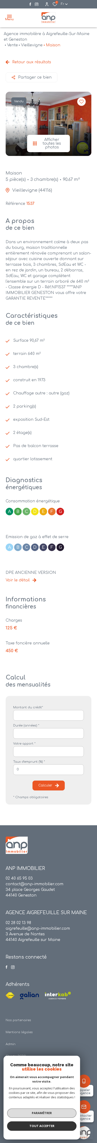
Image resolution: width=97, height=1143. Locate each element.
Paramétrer (42, 1113)
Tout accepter (41, 1126)
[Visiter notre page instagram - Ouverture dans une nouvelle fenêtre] (36, 4)
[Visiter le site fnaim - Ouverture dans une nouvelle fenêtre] (10, 995)
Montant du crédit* (28, 707)
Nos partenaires (18, 1020)
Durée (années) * (26, 725)
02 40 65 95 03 (19, 878)
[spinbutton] (48, 769)
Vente (12, 45)
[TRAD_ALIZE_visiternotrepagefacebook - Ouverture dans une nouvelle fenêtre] (30, 4)
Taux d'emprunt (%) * (29, 761)
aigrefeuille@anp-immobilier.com (38, 928)
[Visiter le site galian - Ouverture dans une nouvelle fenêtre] (29, 995)
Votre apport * (24, 743)
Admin (11, 1044)
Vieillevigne (32, 45)
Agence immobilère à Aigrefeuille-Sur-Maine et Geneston (46, 37)
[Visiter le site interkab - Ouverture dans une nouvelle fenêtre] (57, 995)
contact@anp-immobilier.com (34, 884)
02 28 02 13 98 (18, 923)
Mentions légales (19, 1032)
